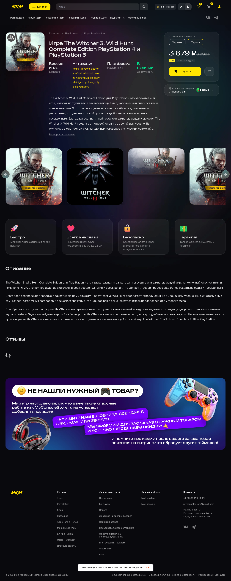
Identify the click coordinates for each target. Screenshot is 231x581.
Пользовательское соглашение (116, 527)
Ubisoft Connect (66, 539)
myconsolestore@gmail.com (198, 503)
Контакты (104, 503)
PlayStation (71, 33)
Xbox (60, 509)
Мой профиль (148, 497)
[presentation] (5, 174)
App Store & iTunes (67, 521)
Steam (60, 497)
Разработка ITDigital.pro (212, 574)
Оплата (103, 509)
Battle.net (62, 515)
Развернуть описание (62, 134)
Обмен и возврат (108, 521)
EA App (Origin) (65, 533)
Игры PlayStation (94, 33)
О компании (105, 497)
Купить (186, 71)
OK (147, 567)
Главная (54, 33)
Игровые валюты (66, 545)
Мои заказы (148, 503)
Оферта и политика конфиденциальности (111, 535)
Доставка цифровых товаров (115, 515)
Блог (101, 554)
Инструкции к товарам (112, 542)
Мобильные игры (66, 527)
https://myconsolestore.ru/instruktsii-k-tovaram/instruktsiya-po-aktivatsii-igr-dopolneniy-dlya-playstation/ (86, 77)
